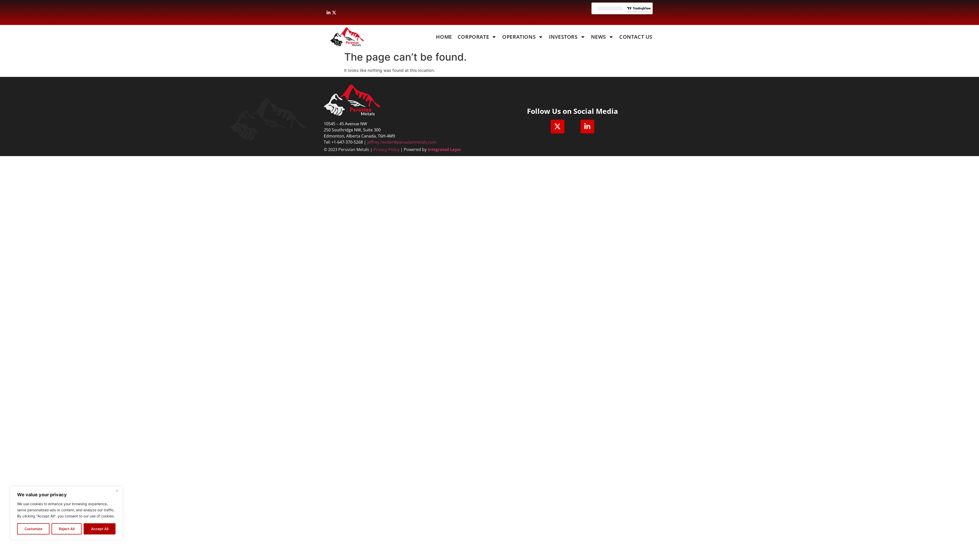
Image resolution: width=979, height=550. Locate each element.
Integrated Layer (444, 149)
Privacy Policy (386, 149)
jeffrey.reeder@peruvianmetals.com (401, 142)
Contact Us (635, 36)
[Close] (117, 491)
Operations (519, 36)
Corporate (473, 36)
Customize (33, 529)
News (598, 36)
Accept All (99, 529)
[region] (66, 513)
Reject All (66, 529)
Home (444, 36)
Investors (563, 36)
